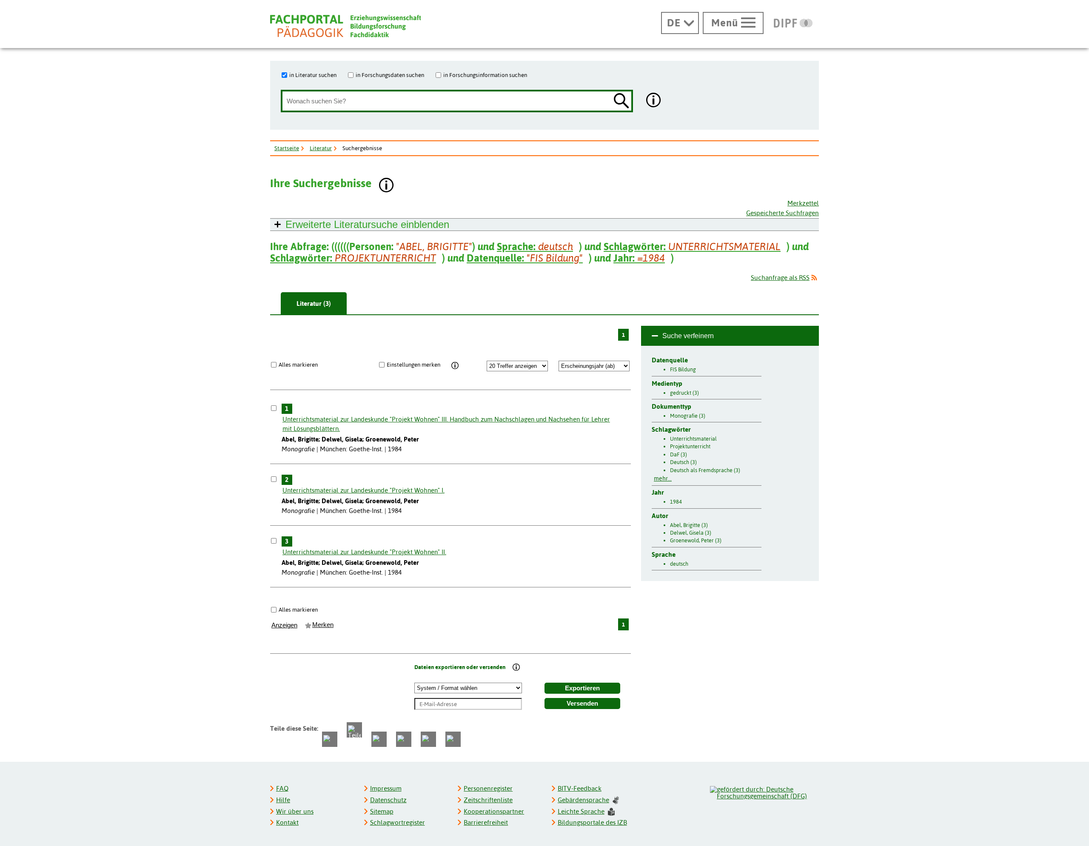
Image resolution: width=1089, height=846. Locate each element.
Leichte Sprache (581, 811)
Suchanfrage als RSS (780, 277)
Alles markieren (298, 364)
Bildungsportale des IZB (592, 822)
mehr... (663, 478)
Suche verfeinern (688, 335)
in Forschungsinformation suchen (485, 74)
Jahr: (639, 258)
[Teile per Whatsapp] (379, 739)
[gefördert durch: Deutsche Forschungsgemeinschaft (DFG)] (764, 791)
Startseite (286, 148)
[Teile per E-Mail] (428, 739)
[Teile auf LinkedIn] (403, 739)
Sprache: (535, 246)
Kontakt (287, 822)
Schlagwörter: (692, 246)
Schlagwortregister (397, 822)
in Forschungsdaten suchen (390, 74)
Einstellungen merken (413, 364)
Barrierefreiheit (486, 822)
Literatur (321, 148)
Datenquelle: (525, 258)
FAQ (282, 788)
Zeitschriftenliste (488, 799)
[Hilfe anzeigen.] (654, 101)
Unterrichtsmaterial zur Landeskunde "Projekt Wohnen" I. (363, 490)
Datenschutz (388, 799)
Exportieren (582, 688)
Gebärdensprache (583, 799)
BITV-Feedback (580, 788)
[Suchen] (621, 101)
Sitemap (381, 811)
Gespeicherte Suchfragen (782, 212)
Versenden (582, 703)
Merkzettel (803, 203)
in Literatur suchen (312, 74)
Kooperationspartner (494, 811)
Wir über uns (295, 811)
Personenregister (488, 788)
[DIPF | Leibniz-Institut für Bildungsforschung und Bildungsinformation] (793, 23)
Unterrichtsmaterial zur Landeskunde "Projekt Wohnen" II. (364, 551)
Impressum (386, 788)
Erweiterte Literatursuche (367, 224)
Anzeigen (284, 625)
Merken (323, 624)
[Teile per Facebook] (329, 739)
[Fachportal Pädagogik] (345, 26)
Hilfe (283, 799)
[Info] (454, 365)
